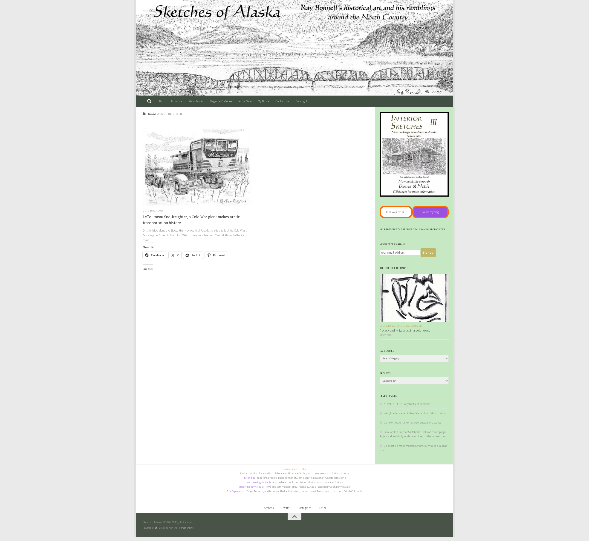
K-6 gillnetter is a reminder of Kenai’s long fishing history (414, 413)
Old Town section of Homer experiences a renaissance (412, 422)
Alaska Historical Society (253, 473)
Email (322, 508)
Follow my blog (430, 212)
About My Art (196, 101)
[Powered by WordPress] (156, 528)
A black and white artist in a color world (405, 330)
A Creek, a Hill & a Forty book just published (407, 404)
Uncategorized (413, 325)
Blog (161, 101)
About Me (176, 101)
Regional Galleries (221, 101)
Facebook (268, 508)
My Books (263, 101)
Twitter (286, 508)
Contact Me (282, 101)
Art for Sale (244, 101)
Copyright (301, 101)
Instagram (305, 508)
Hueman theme (185, 527)
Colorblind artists (391, 325)
